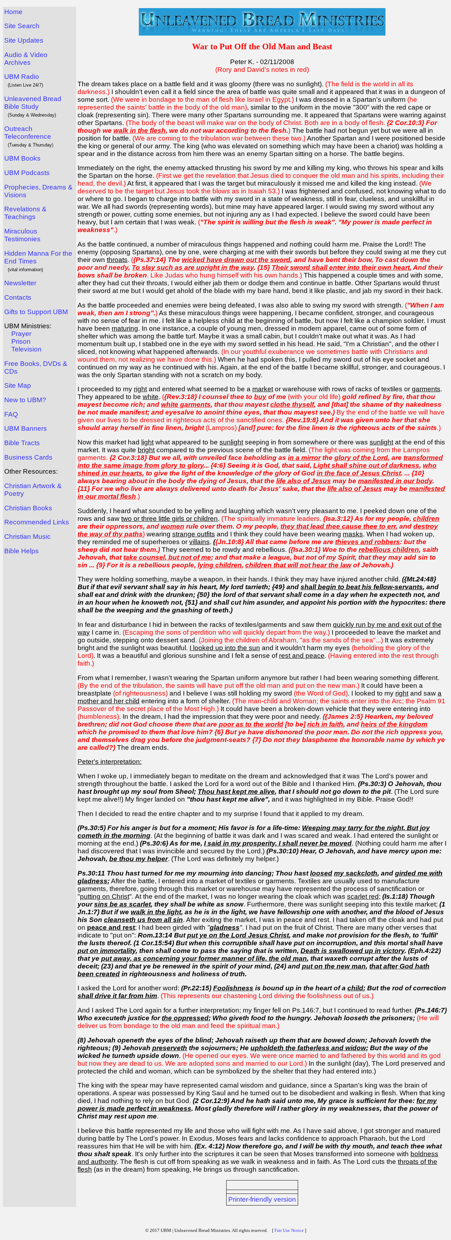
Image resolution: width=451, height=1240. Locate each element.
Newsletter (20, 283)
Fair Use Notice (289, 1230)
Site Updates (23, 40)
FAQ (11, 414)
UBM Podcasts (27, 172)
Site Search (21, 26)
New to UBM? (25, 400)
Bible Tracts (22, 443)
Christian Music (27, 536)
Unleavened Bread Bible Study (32, 102)
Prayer (21, 333)
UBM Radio (21, 76)
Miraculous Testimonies (22, 235)
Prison (21, 341)
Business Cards (28, 457)
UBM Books (22, 158)
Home (13, 11)
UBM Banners (25, 428)
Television (26, 349)
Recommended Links (36, 522)
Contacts (17, 297)
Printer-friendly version (262, 1199)
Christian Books (28, 508)
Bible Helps (21, 551)
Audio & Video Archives (26, 58)
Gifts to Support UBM (36, 312)
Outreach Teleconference (27, 132)
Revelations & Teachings (25, 212)
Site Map (17, 385)
